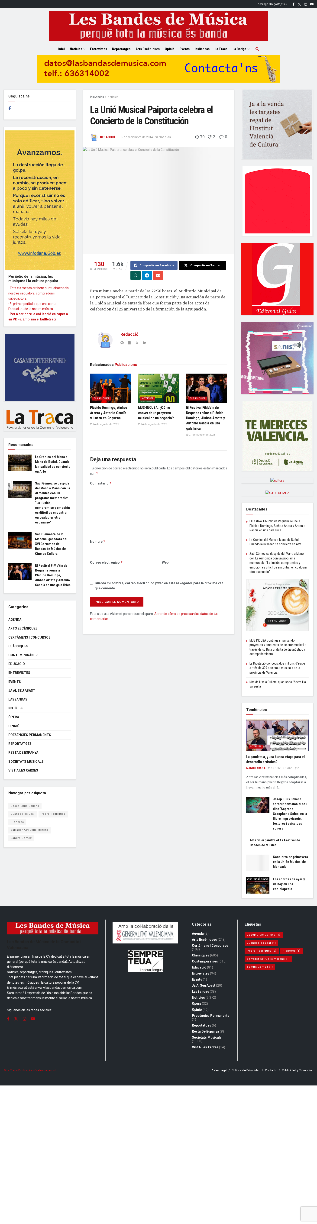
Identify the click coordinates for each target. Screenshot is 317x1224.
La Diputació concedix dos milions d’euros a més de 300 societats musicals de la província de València (277, 668)
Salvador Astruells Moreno (30, 829)
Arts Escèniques (148, 49)
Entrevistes (98, 49)
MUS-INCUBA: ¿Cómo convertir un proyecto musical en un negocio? (156, 412)
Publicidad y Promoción (298, 1070)
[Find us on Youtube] (312, 4)
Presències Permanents (29, 735)
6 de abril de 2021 (281, 768)
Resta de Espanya (23, 752)
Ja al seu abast (21, 690)
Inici (61, 49)
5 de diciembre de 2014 (137, 137)
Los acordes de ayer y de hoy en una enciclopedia (289, 884)
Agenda (14, 619)
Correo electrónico (106, 562)
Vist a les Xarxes (23, 770)
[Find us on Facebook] (293, 4)
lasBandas (202, 49)
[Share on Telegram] (147, 275)
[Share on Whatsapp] (135, 275)
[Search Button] (257, 49)
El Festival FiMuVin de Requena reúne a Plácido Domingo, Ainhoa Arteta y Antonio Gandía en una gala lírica (205, 418)
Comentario (101, 483)
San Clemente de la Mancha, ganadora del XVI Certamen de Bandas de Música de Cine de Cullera (51, 544)
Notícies (76, 49)
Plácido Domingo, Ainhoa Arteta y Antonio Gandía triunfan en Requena (109, 412)
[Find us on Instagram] (305, 4)
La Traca (221, 49)
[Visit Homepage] (158, 26)
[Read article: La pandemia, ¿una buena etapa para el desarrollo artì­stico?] (277, 735)
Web (165, 562)
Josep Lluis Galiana (25, 805)
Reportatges (121, 49)
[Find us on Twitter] (299, 4)
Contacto (271, 1070)
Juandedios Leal (23, 813)
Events (185, 49)
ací (54, 319)
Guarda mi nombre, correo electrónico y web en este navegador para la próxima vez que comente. (159, 585)
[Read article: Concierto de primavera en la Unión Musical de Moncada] (257, 863)
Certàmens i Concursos (29, 637)
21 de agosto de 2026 (201, 434)
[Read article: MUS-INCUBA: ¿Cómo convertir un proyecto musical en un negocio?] (158, 388)
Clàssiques (102, 398)
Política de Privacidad (246, 1070)
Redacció (107, 137)
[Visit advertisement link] (158, 72)
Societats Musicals (26, 761)
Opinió (170, 49)
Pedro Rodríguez (53, 813)
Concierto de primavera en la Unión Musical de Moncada (290, 862)
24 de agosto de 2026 (105, 424)
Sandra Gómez (21, 838)
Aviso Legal (219, 1070)
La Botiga (239, 49)
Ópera (13, 717)
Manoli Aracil (255, 768)
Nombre (98, 541)
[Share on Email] (158, 275)
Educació (16, 664)
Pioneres (17, 822)
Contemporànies (23, 655)
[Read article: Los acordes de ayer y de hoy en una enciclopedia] (257, 885)
